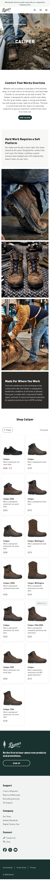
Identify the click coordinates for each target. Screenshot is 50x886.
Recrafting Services (11, 798)
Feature (10, 24)
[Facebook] (5, 850)
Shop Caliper (25, 117)
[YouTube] (15, 850)
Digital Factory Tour (11, 823)
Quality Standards (10, 820)
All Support (8, 802)
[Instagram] (10, 850)
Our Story (7, 816)
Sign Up (16, 763)
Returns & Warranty (11, 794)
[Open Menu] (46, 10)
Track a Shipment (10, 790)
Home (2, 24)
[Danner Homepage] (6, 10)
